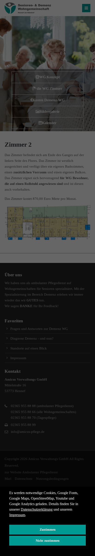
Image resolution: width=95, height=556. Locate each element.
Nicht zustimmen (47, 540)
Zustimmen (48, 529)
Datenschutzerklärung (37, 509)
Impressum (17, 515)
